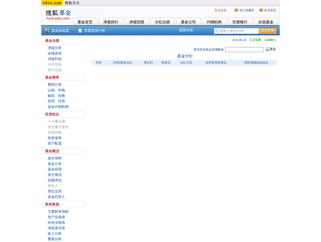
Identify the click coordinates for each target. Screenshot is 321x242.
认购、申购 (56, 90)
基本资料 (55, 158)
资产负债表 (56, 217)
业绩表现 (55, 53)
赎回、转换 (56, 96)
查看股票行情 (94, 31)
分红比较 (162, 22)
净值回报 (136, 22)
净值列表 (55, 59)
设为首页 (270, 10)
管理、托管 (56, 101)
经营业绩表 (56, 222)
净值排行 (110, 22)
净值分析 (55, 48)
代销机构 (214, 22)
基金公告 (55, 164)
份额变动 (55, 180)
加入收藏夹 (246, 10)
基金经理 (55, 169)
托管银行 (240, 22)
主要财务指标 (58, 211)
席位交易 (55, 191)
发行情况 (55, 175)
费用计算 (55, 85)
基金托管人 (56, 197)
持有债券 (55, 138)
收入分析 (55, 233)
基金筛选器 (60, 31)
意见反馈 (220, 10)
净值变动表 (56, 228)
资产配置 (55, 143)
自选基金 (265, 22)
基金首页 (85, 22)
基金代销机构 (58, 107)
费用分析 (55, 239)
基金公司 (188, 22)
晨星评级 (186, 30)
